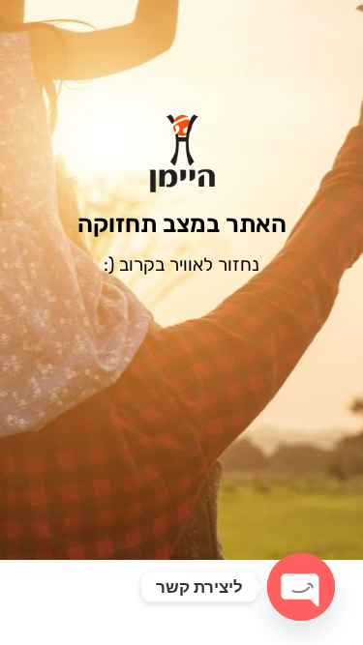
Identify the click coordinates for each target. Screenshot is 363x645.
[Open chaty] (301, 587)
